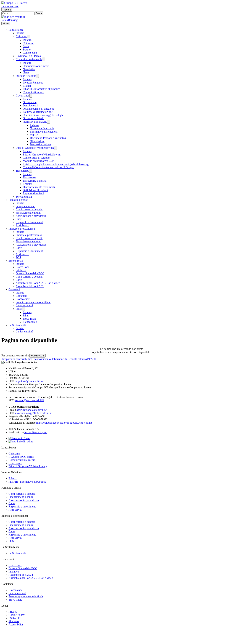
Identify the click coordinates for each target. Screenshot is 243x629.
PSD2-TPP (15, 618)
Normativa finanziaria (35, 121)
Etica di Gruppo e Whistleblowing (35, 147)
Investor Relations (26, 75)
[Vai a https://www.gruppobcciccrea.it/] (14, 2)
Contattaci (14, 289)
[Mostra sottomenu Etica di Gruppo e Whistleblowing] (55, 148)
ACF (93, 359)
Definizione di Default (35, 190)
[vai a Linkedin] (21, 441)
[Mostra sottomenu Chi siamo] (28, 36)
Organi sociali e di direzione (38, 108)
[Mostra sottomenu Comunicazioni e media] (43, 59)
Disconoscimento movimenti (39, 187)
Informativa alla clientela (43, 131)
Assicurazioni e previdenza (31, 215)
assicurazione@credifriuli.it (32, 409)
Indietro (20, 32)
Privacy (13, 611)
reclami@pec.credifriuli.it (29, 400)
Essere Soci (22, 266)
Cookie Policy (17, 614)
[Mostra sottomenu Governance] (30, 96)
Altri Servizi (22, 225)
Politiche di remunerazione (38, 111)
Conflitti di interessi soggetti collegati (43, 115)
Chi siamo (21, 36)
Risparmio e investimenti (29, 222)
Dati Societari (30, 105)
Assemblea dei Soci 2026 (30, 286)
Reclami (27, 183)
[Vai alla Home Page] (13, 16)
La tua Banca (16, 29)
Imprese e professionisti (22, 228)
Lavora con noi (10, 6)
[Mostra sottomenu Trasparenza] (30, 171)
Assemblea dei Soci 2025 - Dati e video (38, 282)
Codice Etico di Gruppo (36, 157)
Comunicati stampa (33, 92)
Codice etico (30, 52)
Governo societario (33, 118)
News (26, 72)
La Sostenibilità (17, 325)
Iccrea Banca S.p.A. (35, 432)
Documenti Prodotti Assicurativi (48, 137)
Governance (22, 95)
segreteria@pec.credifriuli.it (30, 381)
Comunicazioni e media (29, 59)
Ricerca (7, 9)
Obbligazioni (37, 141)
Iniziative (21, 270)
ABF (88, 359)
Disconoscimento (41, 359)
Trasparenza (22, 170)
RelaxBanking (9, 19)
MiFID (34, 134)
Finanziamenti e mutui (28, 212)
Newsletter (29, 69)
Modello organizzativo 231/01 (40, 160)
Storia (26, 46)
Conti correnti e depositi (29, 209)
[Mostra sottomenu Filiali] (23, 309)
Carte (19, 219)
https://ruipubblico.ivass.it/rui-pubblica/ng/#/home (64, 422)
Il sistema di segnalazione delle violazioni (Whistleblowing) (56, 164)
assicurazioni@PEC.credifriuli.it (33, 413)
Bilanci (27, 85)
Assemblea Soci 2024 (21, 574)
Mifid (28, 359)
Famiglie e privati (18, 199)
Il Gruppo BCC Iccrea (28, 55)
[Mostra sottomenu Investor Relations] (37, 76)
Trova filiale (29, 318)
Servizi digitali (24, 196)
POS (18, 257)
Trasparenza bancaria (34, 180)
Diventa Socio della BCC (30, 273)
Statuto (27, 49)
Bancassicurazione (40, 144)
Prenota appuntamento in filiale (33, 302)
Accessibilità (16, 624)
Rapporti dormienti (33, 193)
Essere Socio (16, 260)
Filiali (19, 308)
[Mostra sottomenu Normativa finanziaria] (48, 122)
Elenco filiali (30, 321)
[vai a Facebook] (19, 438)
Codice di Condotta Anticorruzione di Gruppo (48, 167)
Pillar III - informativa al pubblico (41, 88)
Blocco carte (23, 298)
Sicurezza (14, 621)
